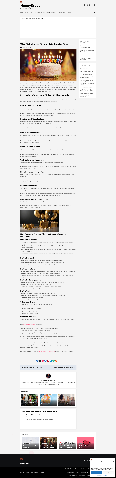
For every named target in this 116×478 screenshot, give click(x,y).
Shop (38, 12)
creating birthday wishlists (29, 324)
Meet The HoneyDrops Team (82, 472)
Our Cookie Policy (73, 475)
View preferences (108, 472)
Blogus (35, 472)
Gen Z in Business (83, 468)
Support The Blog (45, 12)
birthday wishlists (28, 98)
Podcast (69, 12)
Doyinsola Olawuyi (27, 47)
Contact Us (33, 12)
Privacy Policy (105, 475)
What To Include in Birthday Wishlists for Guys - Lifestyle (39, 414)
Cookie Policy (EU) (82, 475)
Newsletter (53, 12)
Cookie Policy (99, 475)
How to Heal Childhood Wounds (87, 55)
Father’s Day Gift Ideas (47, 403)
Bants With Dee (61, 12)
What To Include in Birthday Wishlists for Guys (36, 355)
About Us (27, 12)
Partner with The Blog (70, 472)
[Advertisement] (58, 28)
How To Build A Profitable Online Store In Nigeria (66, 446)
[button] (113, 461)
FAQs (89, 468)
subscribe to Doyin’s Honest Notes (47, 351)
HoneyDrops (30, 5)
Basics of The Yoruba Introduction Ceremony (29, 403)
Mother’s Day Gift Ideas (66, 403)
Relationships (26, 443)
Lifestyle (22, 41)
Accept (96, 472)
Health (80, 443)
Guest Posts (63, 443)
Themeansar (41, 472)
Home (21, 12)
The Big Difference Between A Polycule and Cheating (49, 446)
